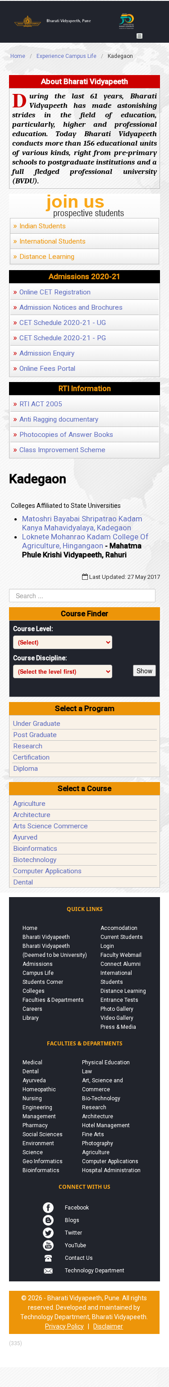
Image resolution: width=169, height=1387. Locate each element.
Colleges (34, 991)
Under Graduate (36, 724)
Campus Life (38, 973)
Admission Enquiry (43, 353)
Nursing (32, 1098)
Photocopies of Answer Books (63, 435)
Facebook (77, 1208)
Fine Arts (93, 1134)
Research (27, 746)
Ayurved (25, 837)
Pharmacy (35, 1125)
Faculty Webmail (121, 955)
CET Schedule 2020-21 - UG (59, 323)
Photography (97, 1143)
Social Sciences (43, 1134)
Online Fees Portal (44, 369)
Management (39, 1116)
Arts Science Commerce (50, 826)
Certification (31, 757)
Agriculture (29, 804)
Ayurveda (34, 1080)
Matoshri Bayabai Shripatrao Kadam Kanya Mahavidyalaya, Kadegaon (82, 523)
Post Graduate (35, 735)
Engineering (37, 1107)
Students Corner (43, 982)
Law (87, 1071)
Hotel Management (106, 1125)
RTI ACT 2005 (37, 404)
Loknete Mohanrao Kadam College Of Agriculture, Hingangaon (85, 541)
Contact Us (79, 1258)
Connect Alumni (120, 964)
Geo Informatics (43, 1161)
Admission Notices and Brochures (68, 307)
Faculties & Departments (53, 1000)
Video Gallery (116, 1018)
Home (30, 928)
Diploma (25, 769)
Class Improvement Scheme (59, 450)
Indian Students (39, 226)
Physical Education (106, 1062)
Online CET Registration (52, 292)
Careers (32, 1009)
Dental (23, 882)
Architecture (31, 815)
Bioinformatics (35, 849)
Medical (32, 1062)
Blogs (72, 1220)
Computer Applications (47, 871)
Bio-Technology (101, 1098)
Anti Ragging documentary (55, 419)
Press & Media (118, 1027)
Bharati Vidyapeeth (46, 937)
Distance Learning (43, 257)
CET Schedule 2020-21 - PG (59, 338)
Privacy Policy (64, 1326)
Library (31, 1018)
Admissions (38, 964)
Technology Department (94, 1270)
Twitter (73, 1233)
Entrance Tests (119, 1000)
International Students (49, 241)
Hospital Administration (111, 1170)
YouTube (75, 1245)
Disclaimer (108, 1326)
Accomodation (118, 928)
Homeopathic (39, 1089)
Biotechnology (34, 860)
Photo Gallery (116, 1009)
